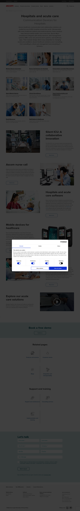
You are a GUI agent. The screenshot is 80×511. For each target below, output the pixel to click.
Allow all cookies (58, 268)
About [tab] (58, 246)
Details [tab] (40, 246)
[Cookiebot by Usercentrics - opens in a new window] (61, 242)
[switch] (33, 263)
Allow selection (39, 268)
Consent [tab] (21, 246)
